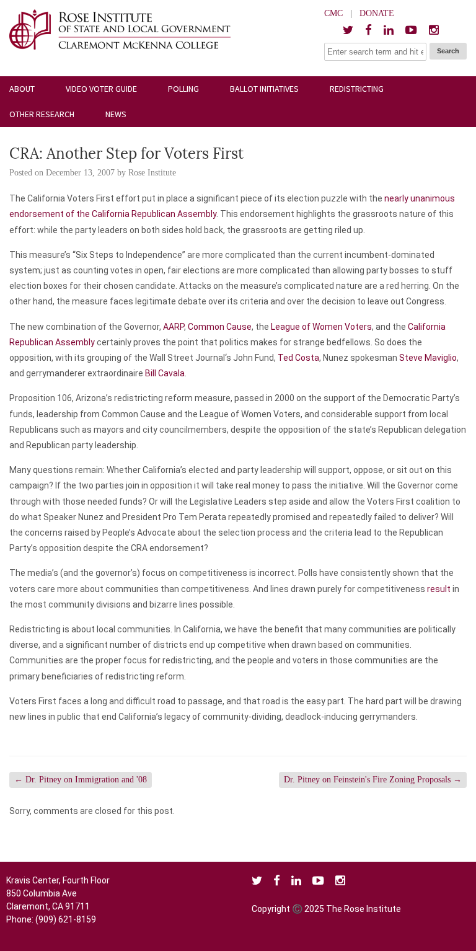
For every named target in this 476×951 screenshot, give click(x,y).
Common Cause (220, 327)
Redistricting (357, 88)
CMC (333, 13)
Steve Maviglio (428, 358)
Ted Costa (298, 358)
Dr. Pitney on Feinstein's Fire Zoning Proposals (373, 779)
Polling (183, 88)
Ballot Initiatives (264, 88)
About (22, 88)
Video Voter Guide (101, 88)
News (115, 114)
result (439, 589)
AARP (173, 327)
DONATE (376, 13)
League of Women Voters (321, 327)
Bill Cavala (165, 373)
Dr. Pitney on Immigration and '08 (80, 779)
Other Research (41, 114)
